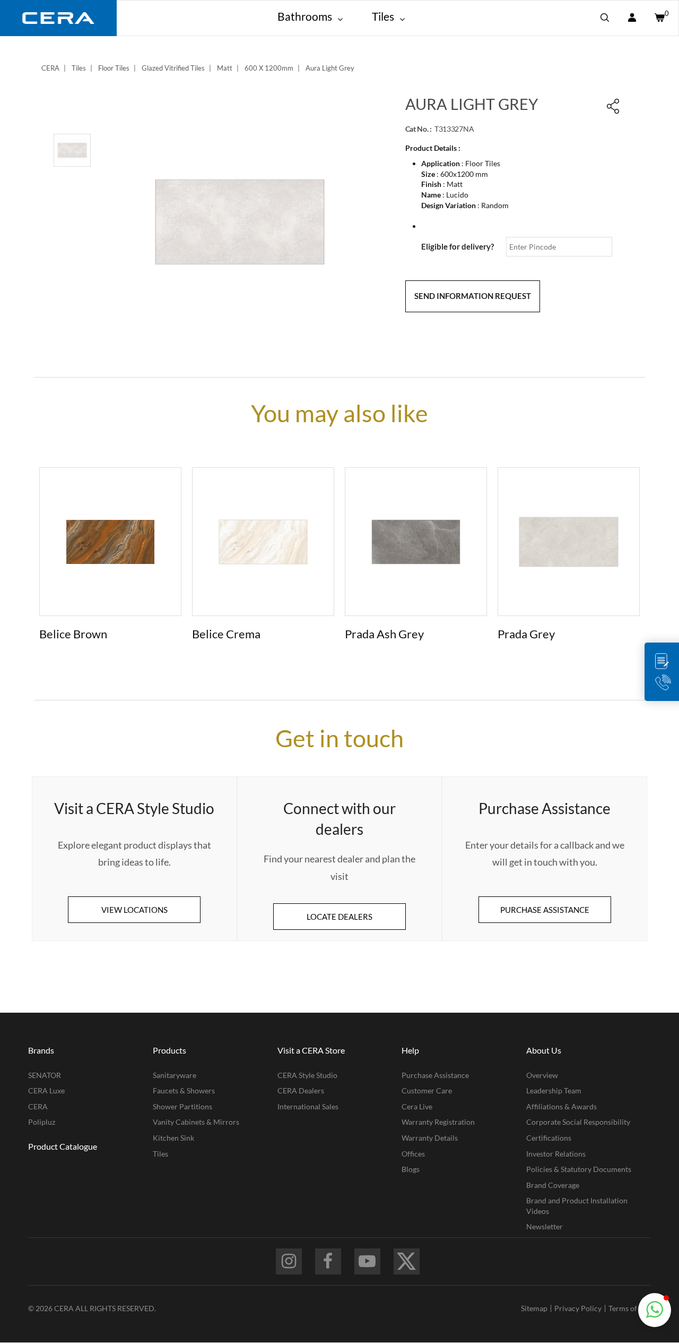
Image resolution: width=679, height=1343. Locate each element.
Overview (542, 1075)
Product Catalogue (62, 1146)
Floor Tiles (113, 68)
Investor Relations (556, 1153)
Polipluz (41, 1121)
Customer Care (427, 1090)
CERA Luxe (46, 1090)
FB (328, 1261)
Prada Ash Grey (384, 634)
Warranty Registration (438, 1121)
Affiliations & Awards (561, 1106)
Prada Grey (526, 634)
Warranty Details (430, 1137)
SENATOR (44, 1075)
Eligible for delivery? (457, 246)
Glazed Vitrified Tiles (173, 68)
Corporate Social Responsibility (578, 1121)
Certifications (548, 1137)
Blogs (411, 1169)
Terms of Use (629, 1308)
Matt (224, 68)
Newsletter (544, 1226)
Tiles (79, 68)
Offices (413, 1153)
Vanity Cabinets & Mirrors (196, 1121)
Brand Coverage (552, 1185)
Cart (659, 18)
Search (604, 18)
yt (367, 1261)
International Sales (307, 1106)
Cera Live (417, 1106)
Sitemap (534, 1308)
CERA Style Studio (307, 1075)
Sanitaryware (174, 1075)
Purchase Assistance (435, 1075)
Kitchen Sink (173, 1137)
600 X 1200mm (269, 68)
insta (289, 1261)
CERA (50, 68)
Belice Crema (226, 634)
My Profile (632, 18)
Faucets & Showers (184, 1090)
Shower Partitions (182, 1106)
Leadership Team (553, 1090)
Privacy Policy (578, 1308)
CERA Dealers (300, 1090)
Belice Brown (73, 634)
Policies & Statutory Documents (578, 1169)
